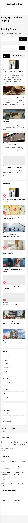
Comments (22, 55)
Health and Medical (7, 421)
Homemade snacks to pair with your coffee (14, 98)
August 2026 (6, 356)
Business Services (7, 414)
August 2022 (6, 375)
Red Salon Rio (14, 4)
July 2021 (5, 393)
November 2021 (7, 382)
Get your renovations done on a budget (13, 167)
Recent (15, 55)
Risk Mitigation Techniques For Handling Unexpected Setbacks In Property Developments (13, 323)
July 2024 (5, 371)
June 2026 (5, 360)
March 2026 (6, 364)
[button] (26, 13)
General (4, 417)
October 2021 (6, 386)
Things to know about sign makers (11, 144)
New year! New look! (8, 121)
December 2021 (6, 378)
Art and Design (6, 410)
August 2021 (6, 389)
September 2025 (7, 367)
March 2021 (6, 397)
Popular (7, 55)
